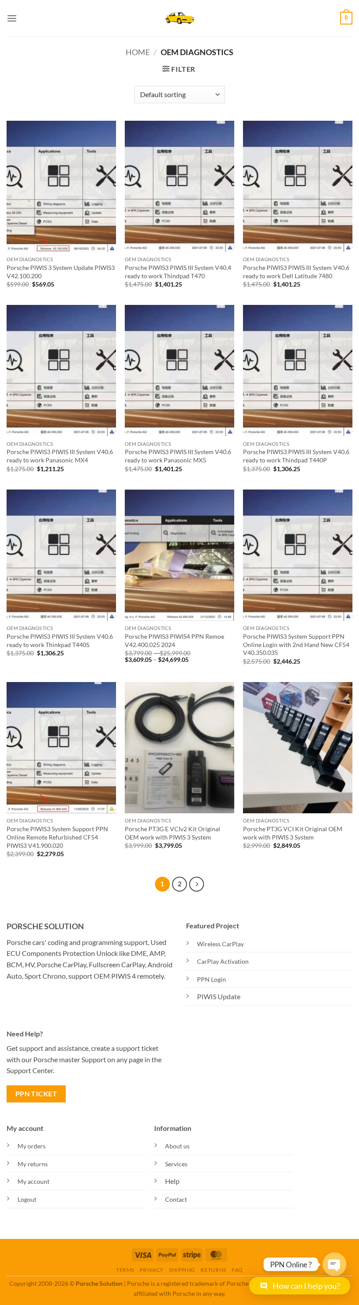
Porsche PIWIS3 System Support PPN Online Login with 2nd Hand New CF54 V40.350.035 (296, 644)
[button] (12, 18)
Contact (176, 1199)
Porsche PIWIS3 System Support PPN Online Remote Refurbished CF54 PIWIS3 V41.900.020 (57, 837)
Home (138, 52)
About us (177, 1146)
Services (176, 1164)
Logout (27, 1199)
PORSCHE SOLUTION (45, 926)
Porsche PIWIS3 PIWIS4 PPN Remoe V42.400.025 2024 (174, 640)
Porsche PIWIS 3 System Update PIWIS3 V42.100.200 (61, 272)
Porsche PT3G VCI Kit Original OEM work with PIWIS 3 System (292, 833)
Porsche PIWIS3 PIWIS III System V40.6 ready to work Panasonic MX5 (178, 456)
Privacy (151, 1270)
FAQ (237, 1270)
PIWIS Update (218, 996)
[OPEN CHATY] (334, 1261)
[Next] (196, 884)
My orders (32, 1146)
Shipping (182, 1270)
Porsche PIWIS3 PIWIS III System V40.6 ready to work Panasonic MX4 (60, 456)
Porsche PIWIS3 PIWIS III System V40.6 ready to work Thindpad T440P (296, 456)
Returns (213, 1270)
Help (172, 1181)
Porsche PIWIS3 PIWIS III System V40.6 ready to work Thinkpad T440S (60, 640)
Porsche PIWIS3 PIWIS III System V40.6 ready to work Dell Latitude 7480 (296, 272)
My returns (33, 1164)
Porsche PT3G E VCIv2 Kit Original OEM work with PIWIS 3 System (172, 833)
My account (33, 1181)
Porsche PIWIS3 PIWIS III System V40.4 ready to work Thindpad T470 (178, 272)
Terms (125, 1270)
